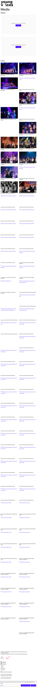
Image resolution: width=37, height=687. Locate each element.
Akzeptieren (33, 685)
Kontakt (2, 666)
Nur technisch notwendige (25, 685)
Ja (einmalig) (18, 25)
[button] (9, 68)
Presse (2, 665)
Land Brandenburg (3, 657)
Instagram (4, 663)
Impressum (3, 669)
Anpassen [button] (2, 685)
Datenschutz (3, 668)
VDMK (8, 657)
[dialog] (18, 684)
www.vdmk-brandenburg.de (6, 677)
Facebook (4, 662)
